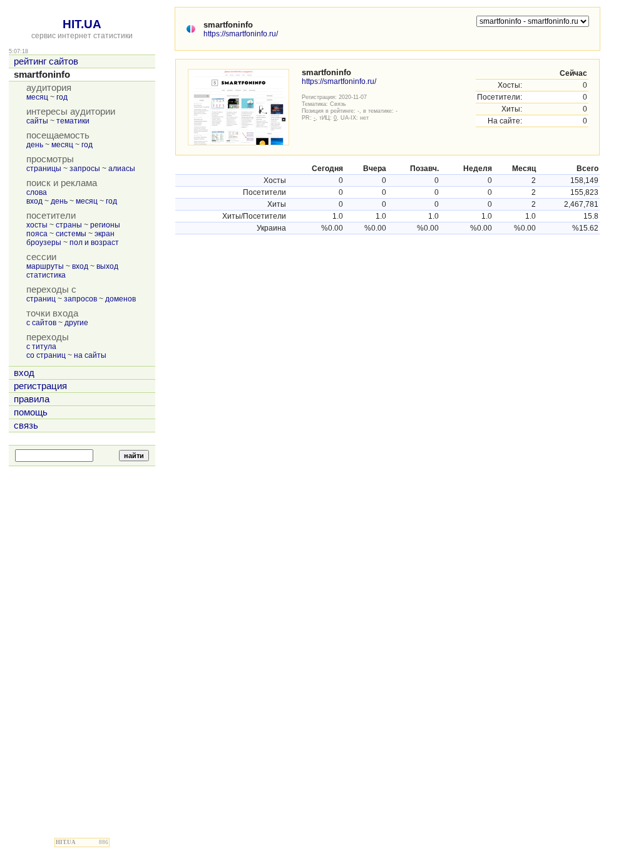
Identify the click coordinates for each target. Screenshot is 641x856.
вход (34, 201)
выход (107, 266)
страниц (41, 299)
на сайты (90, 355)
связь (26, 425)
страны (69, 225)
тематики (73, 121)
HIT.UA (82, 24)
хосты (37, 225)
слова (36, 192)
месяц (37, 97)
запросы (84, 168)
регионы (105, 225)
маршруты (45, 266)
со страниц (46, 355)
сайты (37, 121)
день (34, 144)
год (62, 97)
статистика (46, 275)
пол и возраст (94, 242)
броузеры (43, 242)
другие (76, 322)
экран (105, 233)
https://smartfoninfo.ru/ (240, 33)
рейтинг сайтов (46, 61)
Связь (338, 103)
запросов (80, 299)
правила (31, 399)
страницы (43, 168)
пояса (37, 233)
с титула (41, 346)
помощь (31, 412)
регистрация (40, 386)
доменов (120, 299)
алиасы (121, 168)
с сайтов (41, 322)
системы (71, 233)
